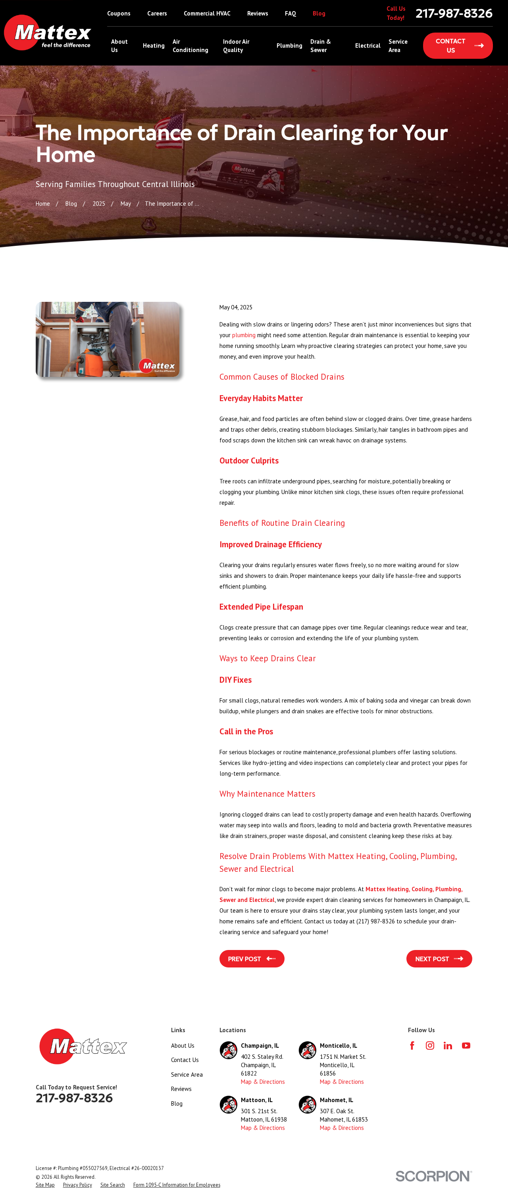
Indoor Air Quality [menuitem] (236, 46)
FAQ (290, 13)
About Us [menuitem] (119, 46)
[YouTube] (466, 1045)
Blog (319, 13)
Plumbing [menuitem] (289, 45)
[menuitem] (45, 1185)
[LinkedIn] (448, 1045)
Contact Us (185, 1060)
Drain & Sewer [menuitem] (320, 46)
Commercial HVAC (207, 13)
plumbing (244, 335)
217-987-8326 (454, 13)
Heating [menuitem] (154, 45)
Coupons (119, 13)
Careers (157, 13)
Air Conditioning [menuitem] (190, 46)
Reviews (257, 13)
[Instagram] (430, 1045)
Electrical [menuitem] (368, 45)
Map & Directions (263, 1081)
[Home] (48, 33)
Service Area (187, 1074)
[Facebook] (412, 1045)
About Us (182, 1045)
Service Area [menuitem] (398, 46)
